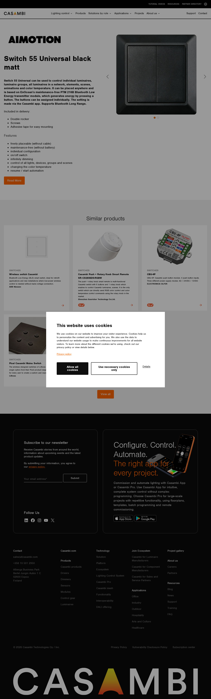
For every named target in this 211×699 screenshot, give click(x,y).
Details (146, 366)
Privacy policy (64, 353)
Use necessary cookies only (114, 368)
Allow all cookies (72, 368)
